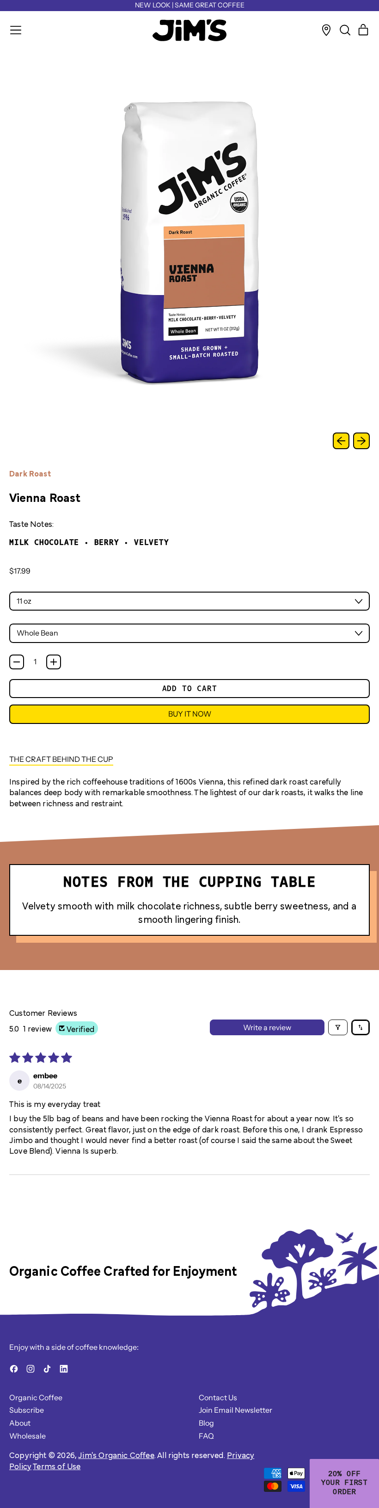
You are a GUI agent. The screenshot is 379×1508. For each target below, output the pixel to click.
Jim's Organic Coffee (116, 1454)
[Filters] (338, 1027)
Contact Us (218, 1397)
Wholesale (27, 1435)
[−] (16, 662)
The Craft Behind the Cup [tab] (61, 759)
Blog (206, 1423)
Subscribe (26, 1410)
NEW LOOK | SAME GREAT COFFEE (190, 5)
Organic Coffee (35, 1397)
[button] (344, 30)
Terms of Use (56, 1465)
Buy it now (189, 713)
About (20, 1423)
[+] (53, 662)
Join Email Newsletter (235, 1410)
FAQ (206, 1435)
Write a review (267, 1027)
